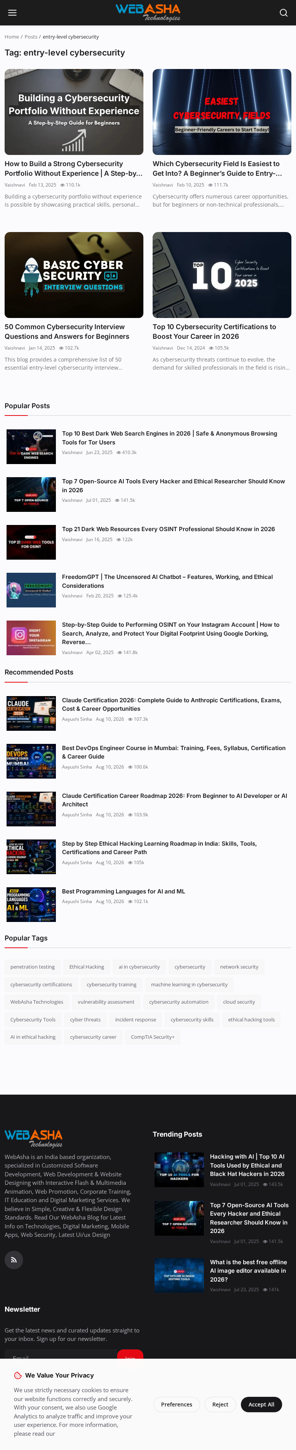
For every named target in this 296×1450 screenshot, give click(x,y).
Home (12, 36)
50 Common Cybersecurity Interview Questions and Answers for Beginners (67, 332)
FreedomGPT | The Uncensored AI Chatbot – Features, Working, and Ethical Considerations (167, 581)
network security (239, 966)
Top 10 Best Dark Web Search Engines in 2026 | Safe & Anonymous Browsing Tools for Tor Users (169, 438)
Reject (220, 1404)
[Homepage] (148, 12)
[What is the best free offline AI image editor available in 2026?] (179, 1275)
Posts (31, 36)
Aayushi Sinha (77, 719)
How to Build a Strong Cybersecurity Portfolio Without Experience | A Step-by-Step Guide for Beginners (72, 169)
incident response (135, 1019)
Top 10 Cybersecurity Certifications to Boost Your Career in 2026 (214, 332)
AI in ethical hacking (33, 1036)
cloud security (239, 1001)
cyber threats (85, 1019)
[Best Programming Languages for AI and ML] (31, 904)
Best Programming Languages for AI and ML (123, 891)
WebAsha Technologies (36, 1001)
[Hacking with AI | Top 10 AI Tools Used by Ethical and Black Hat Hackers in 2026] (179, 1169)
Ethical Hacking (86, 966)
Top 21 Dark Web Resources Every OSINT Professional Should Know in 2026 (168, 529)
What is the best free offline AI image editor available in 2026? (248, 1270)
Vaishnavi (15, 185)
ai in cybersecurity (139, 966)
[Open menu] (12, 12)
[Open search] (283, 12)
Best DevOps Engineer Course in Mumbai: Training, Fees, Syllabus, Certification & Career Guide (174, 752)
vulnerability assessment (106, 1001)
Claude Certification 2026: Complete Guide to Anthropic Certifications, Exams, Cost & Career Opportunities (172, 704)
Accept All (261, 1404)
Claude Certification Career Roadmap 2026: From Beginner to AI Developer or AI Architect (174, 800)
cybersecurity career (93, 1036)
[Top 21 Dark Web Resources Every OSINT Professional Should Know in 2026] (31, 542)
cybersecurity (190, 966)
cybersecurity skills (192, 1019)
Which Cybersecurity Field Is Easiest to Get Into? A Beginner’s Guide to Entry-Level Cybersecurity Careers (216, 169)
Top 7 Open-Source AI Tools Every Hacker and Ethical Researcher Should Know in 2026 (173, 486)
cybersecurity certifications (41, 984)
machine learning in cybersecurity (189, 984)
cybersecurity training (111, 984)
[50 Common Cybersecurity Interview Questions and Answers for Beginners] (74, 275)
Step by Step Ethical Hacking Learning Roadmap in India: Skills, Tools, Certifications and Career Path (159, 848)
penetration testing (32, 966)
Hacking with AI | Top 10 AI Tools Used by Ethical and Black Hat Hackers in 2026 (247, 1165)
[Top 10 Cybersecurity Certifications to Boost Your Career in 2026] (222, 275)
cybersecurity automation (179, 1001)
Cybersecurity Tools (33, 1019)
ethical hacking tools (251, 1019)
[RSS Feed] (14, 1260)
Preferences (176, 1404)
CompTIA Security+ (153, 1036)
